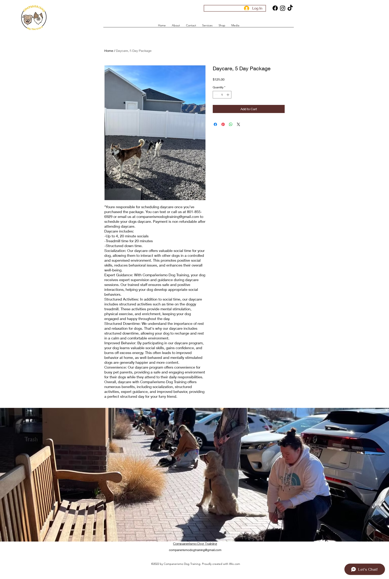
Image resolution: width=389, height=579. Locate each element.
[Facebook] (275, 8)
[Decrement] (215, 94)
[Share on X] (238, 124)
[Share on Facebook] (215, 124)
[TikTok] (290, 8)
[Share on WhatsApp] (230, 124)
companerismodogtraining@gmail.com (195, 550)
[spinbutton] (222, 94)
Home (108, 50)
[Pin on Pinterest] (223, 124)
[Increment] (228, 94)
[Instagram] (282, 8)
